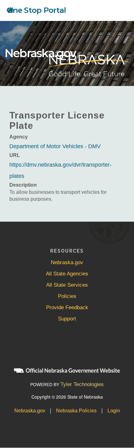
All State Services (67, 285)
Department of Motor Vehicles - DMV (55, 146)
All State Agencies (67, 274)
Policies (67, 296)
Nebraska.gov (40, 53)
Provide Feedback (67, 307)
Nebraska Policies (76, 410)
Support (67, 319)
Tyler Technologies (82, 384)
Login (114, 410)
